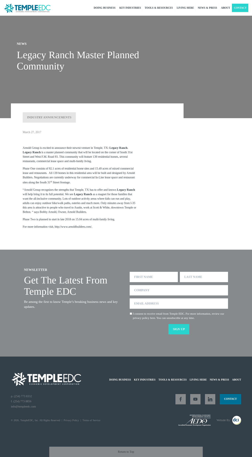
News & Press (207, 7)
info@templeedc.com (23, 406)
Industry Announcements (49, 117)
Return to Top (126, 451)
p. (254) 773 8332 (21, 396)
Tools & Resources (159, 7)
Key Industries (130, 7)
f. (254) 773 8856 (21, 401)
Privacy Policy (71, 420)
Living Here (185, 7)
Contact (240, 7)
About (225, 7)
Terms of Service (91, 420)
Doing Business (104, 7)
